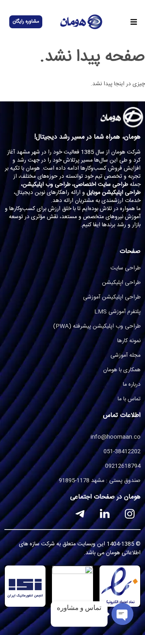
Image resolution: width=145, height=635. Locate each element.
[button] (133, 22)
